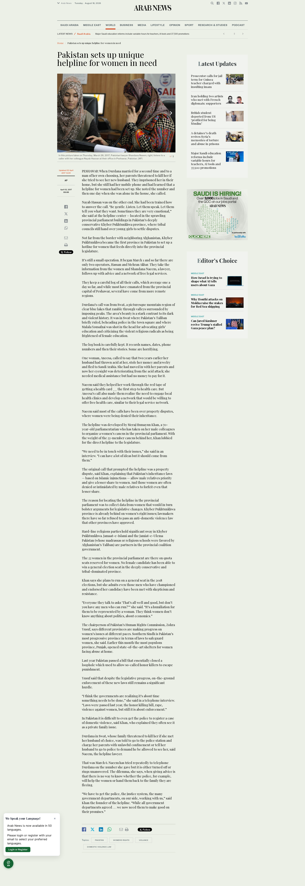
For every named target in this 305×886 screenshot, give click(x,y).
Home (60, 43)
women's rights (121, 840)
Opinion (174, 24)
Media (142, 24)
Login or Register (18, 849)
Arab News (66, 3)
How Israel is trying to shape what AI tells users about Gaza (206, 281)
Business (126, 24)
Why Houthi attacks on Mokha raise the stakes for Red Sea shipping (207, 302)
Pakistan (99, 840)
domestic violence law (99, 847)
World (110, 24)
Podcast (238, 24)
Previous (61, 113)
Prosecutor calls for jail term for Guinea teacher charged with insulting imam (206, 81)
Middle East (92, 24)
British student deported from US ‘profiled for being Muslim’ (203, 118)
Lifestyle (158, 24)
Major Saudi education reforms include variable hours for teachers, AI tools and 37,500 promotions (142, 34)
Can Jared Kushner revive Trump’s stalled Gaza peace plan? (206, 324)
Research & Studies (212, 24)
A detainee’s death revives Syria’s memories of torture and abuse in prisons (205, 138)
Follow (67, 252)
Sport (189, 24)
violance (143, 840)
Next (171, 113)
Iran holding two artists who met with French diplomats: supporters (207, 99)
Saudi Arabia (69, 24)
